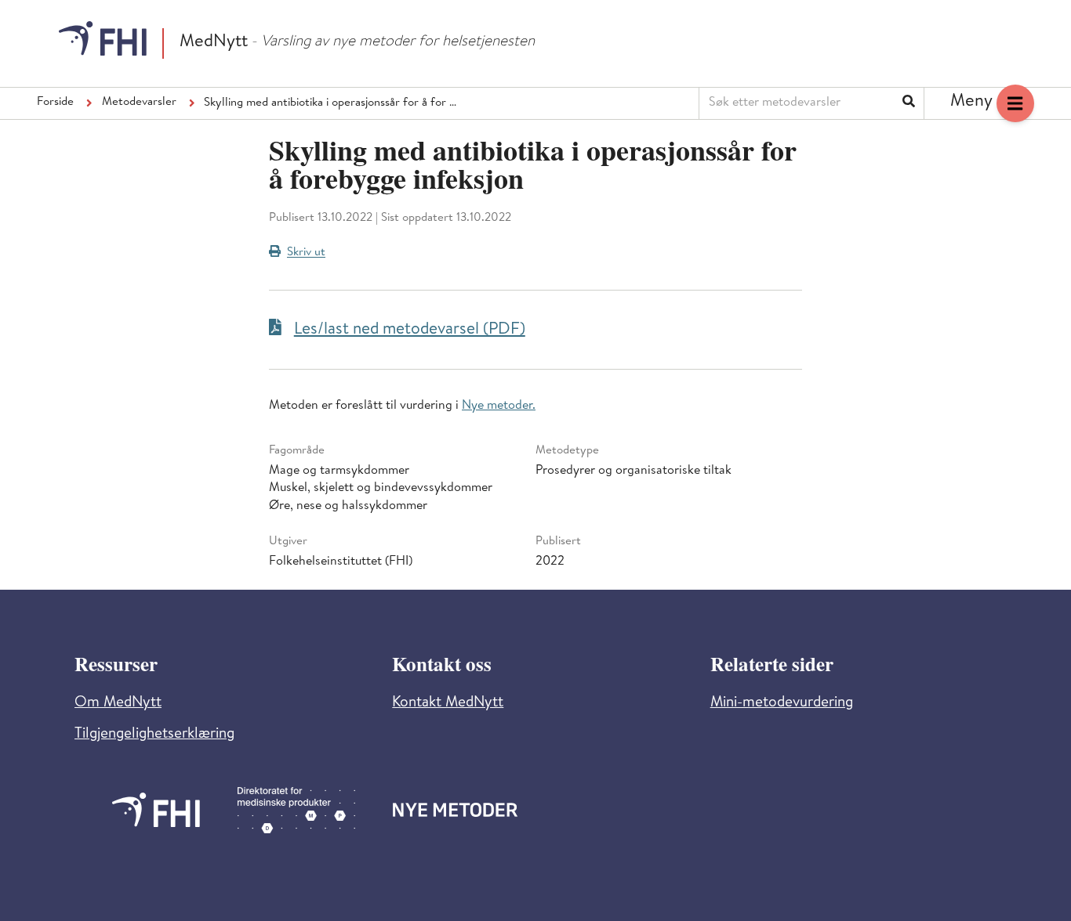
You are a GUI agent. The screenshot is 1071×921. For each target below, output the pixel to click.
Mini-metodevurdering (781, 703)
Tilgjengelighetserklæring (154, 735)
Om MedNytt (118, 703)
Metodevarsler (139, 102)
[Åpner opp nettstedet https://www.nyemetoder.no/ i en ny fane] (455, 810)
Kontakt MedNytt (447, 703)
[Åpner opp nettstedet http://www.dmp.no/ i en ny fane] (296, 810)
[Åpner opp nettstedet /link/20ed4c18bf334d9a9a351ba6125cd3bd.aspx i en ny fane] (156, 810)
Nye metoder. (499, 406)
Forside (55, 102)
